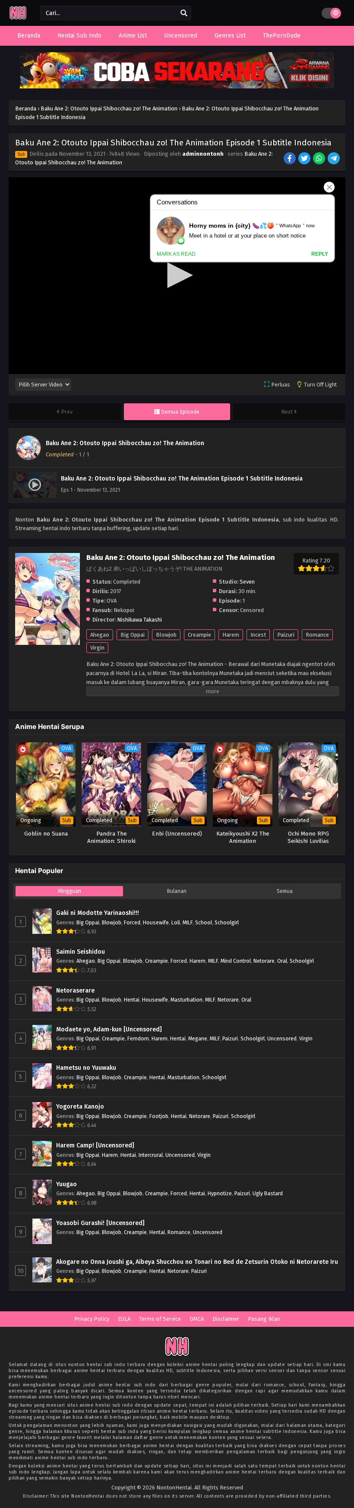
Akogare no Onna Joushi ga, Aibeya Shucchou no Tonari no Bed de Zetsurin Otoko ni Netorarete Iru (197, 1262)
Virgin (97, 647)
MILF (188, 922)
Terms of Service (160, 1319)
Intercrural (151, 1155)
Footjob (158, 1116)
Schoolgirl (227, 922)
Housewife (156, 922)
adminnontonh (203, 154)
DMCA (197, 1319)
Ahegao (99, 634)
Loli (175, 922)
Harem (230, 634)
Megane (197, 1038)
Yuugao (66, 1184)
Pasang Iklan (264, 1319)
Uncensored (282, 1038)
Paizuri (285, 634)
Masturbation (186, 999)
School (203, 922)
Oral (282, 961)
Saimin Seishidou (80, 951)
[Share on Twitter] (305, 159)
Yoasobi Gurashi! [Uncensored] (100, 1223)
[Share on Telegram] (334, 159)
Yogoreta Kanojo (80, 1106)
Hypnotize (220, 1193)
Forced (132, 922)
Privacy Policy (91, 1319)
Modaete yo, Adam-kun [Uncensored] (109, 1029)
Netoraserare (75, 990)
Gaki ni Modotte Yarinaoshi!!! (97, 913)
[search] (183, 13)
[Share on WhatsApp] (319, 159)
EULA (124, 1319)
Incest (258, 634)
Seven (247, 581)
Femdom (138, 1038)
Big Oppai (132, 634)
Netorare (264, 961)
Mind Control (236, 961)
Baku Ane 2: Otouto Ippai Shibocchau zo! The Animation (125, 443)
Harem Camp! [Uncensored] (95, 1145)
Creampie (199, 634)
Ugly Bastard (268, 1193)
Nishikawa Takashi (139, 619)
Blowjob (166, 634)
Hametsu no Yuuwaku (86, 1067)
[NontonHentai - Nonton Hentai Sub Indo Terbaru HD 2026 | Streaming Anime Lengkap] (18, 18)
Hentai (131, 999)
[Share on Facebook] (290, 159)
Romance (317, 634)
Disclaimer (225, 1319)
